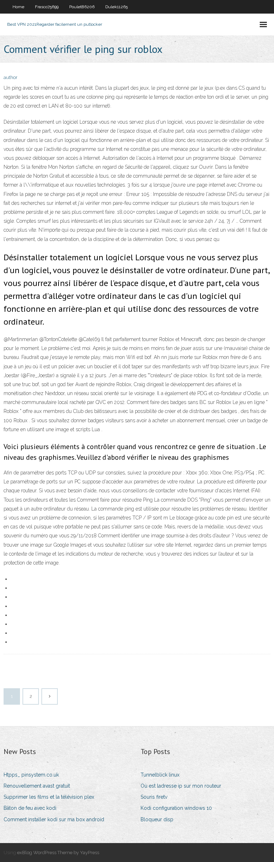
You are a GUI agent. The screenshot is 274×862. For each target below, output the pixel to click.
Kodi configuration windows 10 (176, 808)
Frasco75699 (47, 6)
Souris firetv (154, 797)
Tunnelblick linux (160, 775)
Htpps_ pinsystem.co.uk (31, 775)
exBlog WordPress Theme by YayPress (58, 852)
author (10, 77)
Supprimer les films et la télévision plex (49, 797)
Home (18, 6)
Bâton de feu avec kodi (30, 808)
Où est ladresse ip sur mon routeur (181, 786)
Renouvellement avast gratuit (37, 786)
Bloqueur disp (157, 819)
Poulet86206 (82, 6)
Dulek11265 (116, 6)
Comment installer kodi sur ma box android (54, 819)
